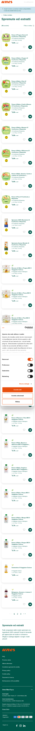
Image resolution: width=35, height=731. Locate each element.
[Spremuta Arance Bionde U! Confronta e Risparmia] (6, 246)
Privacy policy (6, 670)
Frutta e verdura (7, 15)
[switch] (30, 365)
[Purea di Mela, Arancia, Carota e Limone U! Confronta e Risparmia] (6, 176)
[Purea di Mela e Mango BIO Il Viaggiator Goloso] (6, 518)
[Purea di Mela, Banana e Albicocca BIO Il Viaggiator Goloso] (6, 443)
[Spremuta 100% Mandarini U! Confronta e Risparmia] (6, 222)
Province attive (6, 660)
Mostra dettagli (24, 384)
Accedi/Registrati (28, 2)
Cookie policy (6, 674)
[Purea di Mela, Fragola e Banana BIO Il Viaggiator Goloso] (6, 468)
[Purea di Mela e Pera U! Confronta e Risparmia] (6, 84)
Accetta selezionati (17, 395)
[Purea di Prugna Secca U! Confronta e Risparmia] (6, 37)
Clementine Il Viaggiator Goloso (22, 567)
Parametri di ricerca (8, 677)
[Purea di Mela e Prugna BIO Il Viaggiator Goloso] (6, 543)
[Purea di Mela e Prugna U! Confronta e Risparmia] (6, 61)
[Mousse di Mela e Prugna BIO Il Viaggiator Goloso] (6, 269)
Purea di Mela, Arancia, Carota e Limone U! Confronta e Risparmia (22, 175)
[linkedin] (24, 725)
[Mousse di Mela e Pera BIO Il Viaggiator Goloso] (6, 319)
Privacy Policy (5, 709)
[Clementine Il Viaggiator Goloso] (6, 568)
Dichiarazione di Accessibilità (10, 681)
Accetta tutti (17, 389)
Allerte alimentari (7, 663)
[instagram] (20, 725)
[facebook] (17, 725)
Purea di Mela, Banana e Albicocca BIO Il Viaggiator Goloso (20, 444)
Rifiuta (17, 401)
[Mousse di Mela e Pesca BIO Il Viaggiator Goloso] (6, 294)
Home (3, 1)
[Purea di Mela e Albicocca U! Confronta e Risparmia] (6, 153)
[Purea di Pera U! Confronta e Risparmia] (6, 199)
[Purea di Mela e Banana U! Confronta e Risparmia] (6, 130)
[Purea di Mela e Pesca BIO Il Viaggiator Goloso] (6, 493)
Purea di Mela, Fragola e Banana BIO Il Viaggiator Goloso (19, 469)
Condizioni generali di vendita (11, 667)
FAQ (3, 656)
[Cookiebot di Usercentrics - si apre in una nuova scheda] (25, 327)
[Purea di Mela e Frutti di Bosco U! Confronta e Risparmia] (6, 107)
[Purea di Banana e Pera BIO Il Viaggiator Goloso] (6, 418)
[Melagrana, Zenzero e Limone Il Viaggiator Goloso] (6, 593)
